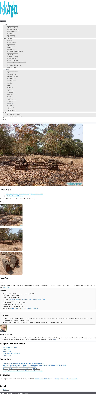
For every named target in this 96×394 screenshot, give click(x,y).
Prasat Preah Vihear (13, 53)
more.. (55, 339)
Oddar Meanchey (12, 99)
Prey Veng (10, 94)
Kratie (9, 89)
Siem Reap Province (12, 194)
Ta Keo (9, 108)
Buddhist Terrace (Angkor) (14, 65)
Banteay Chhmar (12, 49)
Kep (9, 85)
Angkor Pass (7, 355)
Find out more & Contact (42, 379)
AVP (25, 308)
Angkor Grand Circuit (13, 31)
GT (37, 308)
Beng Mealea (11, 45)
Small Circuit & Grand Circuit (11, 353)
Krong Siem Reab (24, 194)
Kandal (10, 83)
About (4, 119)
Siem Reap (10, 103)
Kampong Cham (12, 74)
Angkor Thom (11, 35)
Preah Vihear (11, 92)
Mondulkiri (10, 98)
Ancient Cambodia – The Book (15, 116)
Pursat (9, 96)
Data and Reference (72, 379)
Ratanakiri (10, 101)
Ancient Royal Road (13, 60)
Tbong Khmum (11, 110)
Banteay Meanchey (13, 71)
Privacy (57, 379)
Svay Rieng (11, 107)
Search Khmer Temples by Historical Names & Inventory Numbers (23, 371)
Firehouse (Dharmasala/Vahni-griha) (17, 62)
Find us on (6, 390)
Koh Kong (10, 87)
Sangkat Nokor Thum (37, 194)
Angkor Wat (11, 33)
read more (6, 287)
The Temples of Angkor (10, 347)
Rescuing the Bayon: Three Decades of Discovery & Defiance (21, 369)
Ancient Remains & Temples (15, 196)
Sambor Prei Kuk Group (14, 54)
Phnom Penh (11, 90)
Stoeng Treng (11, 105)
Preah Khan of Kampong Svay (15, 51)
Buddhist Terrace (31, 308)
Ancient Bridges (12, 58)
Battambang (11, 72)
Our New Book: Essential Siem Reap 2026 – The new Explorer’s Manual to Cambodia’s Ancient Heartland (34, 365)
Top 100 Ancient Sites (13, 27)
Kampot (10, 81)
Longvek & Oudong (13, 56)
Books (5, 112)
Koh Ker (10, 47)
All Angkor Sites (12, 36)
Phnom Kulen (11, 44)
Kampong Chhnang (13, 76)
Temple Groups (7, 38)
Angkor (5, 24)
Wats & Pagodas (12, 67)
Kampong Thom (12, 80)
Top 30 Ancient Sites (13, 26)
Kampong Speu (12, 78)
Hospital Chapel (12, 63)
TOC (63, 379)
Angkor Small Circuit (13, 29)
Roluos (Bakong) (12, 42)
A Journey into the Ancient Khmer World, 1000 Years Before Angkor (23, 363)
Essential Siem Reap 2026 (14, 114)
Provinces (6, 69)
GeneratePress (23, 393)
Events (5, 118)
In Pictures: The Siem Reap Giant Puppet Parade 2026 (19, 367)
